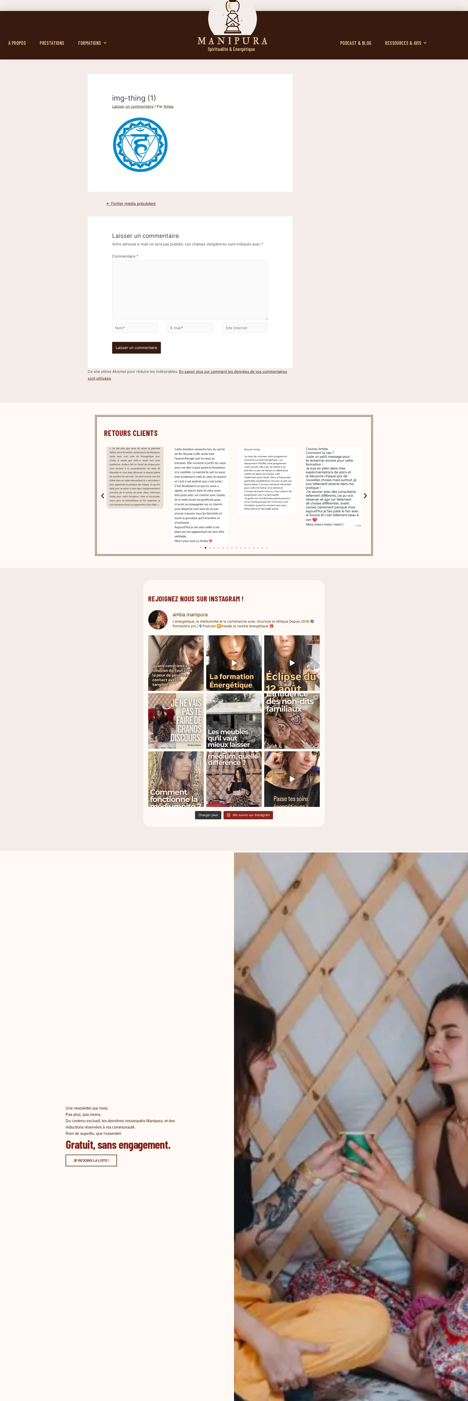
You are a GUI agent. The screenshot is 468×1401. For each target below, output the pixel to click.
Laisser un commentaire (133, 106)
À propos (17, 43)
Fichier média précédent (131, 203)
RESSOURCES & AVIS (403, 43)
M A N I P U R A (232, 41)
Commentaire (125, 256)
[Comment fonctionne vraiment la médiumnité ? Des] (176, 779)
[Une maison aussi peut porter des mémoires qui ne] (234, 721)
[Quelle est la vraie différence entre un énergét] (234, 779)
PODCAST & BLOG (355, 43)
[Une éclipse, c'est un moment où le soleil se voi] (292, 663)
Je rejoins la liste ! (91, 1160)
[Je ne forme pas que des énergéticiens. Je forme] (234, 663)
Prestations (52, 43)
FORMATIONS (89, 43)
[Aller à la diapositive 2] (205, 548)
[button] (102, 495)
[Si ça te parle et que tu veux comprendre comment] (292, 721)
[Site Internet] (245, 328)
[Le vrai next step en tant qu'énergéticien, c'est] (292, 779)
